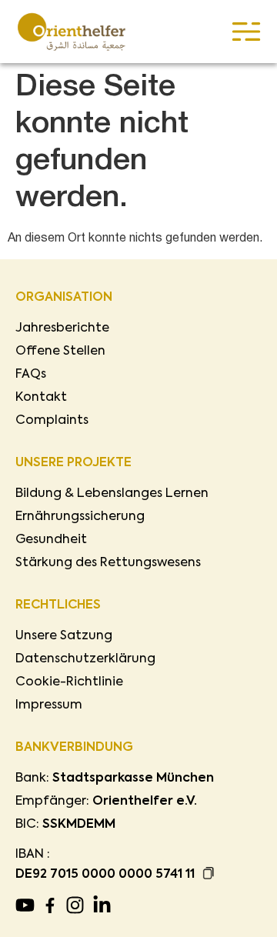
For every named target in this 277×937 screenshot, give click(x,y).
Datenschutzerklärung (85, 659)
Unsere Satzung (63, 636)
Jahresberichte (62, 328)
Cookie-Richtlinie (69, 682)
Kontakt (41, 398)
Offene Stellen (60, 351)
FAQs (30, 374)
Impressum (48, 705)
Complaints (51, 421)
